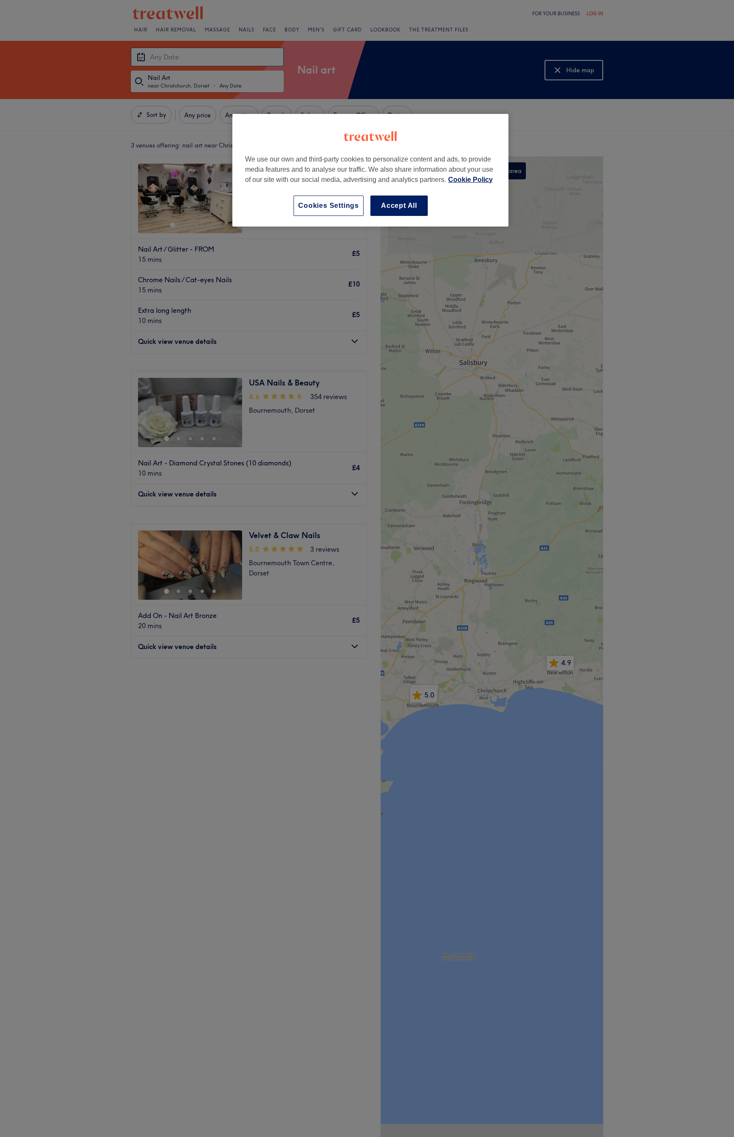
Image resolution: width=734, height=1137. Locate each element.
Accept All (399, 205)
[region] (370, 170)
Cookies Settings (328, 205)
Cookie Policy (470, 179)
